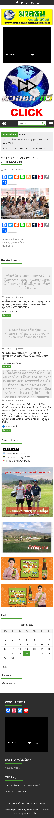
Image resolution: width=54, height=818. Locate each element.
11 (19, 644)
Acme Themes (34, 813)
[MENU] (51, 123)
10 (12, 644)
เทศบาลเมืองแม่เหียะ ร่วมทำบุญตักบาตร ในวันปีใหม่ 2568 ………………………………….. (13, 244)
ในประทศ (6, 315)
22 (49, 648)
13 (34, 644)
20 (34, 648)
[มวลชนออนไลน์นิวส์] (4, 123)
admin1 (21, 169)
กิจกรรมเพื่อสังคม (13, 785)
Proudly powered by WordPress (22, 809)
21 (42, 648)
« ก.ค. (4, 666)
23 (5, 653)
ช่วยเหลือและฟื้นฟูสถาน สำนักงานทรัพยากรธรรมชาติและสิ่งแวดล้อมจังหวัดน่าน (27, 333)
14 (42, 644)
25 (19, 653)
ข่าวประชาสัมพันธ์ (32, 785)
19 (26, 648)
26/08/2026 (9, 297)
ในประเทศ (21, 791)
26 (26, 653)
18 (19, 648)
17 (12, 648)
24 (12, 653)
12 (26, 644)
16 (5, 648)
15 (49, 644)
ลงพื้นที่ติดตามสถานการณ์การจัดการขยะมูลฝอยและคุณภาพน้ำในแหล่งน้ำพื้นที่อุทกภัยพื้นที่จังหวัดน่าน (27, 282)
